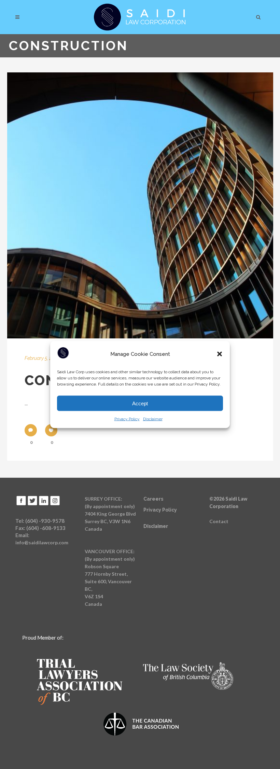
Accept (140, 403)
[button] (219, 354)
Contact (218, 521)
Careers (153, 499)
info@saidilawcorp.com (41, 542)
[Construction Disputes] (140, 205)
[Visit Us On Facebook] (21, 504)
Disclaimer (153, 419)
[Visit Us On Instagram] (54, 504)
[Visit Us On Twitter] (32, 504)
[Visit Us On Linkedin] (43, 504)
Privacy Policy (127, 419)
